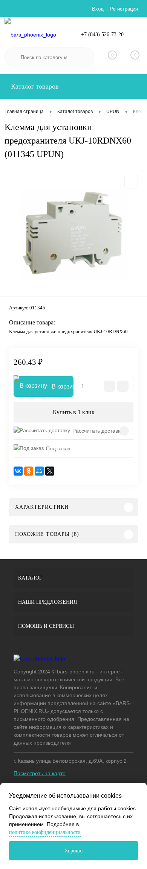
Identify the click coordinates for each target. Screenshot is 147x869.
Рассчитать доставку (97, 431)
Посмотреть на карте (40, 773)
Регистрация (124, 9)
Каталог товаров (34, 86)
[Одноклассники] (28, 471)
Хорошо (73, 851)
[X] (49, 471)
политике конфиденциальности (45, 832)
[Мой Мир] (39, 471)
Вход (98, 9)
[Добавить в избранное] (131, 181)
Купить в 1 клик (74, 412)
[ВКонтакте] (18, 471)
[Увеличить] (73, 234)
